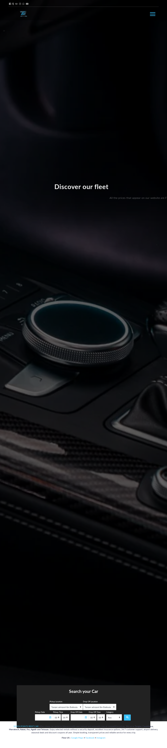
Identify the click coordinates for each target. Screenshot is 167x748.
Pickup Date (40, 712)
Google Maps (77, 738)
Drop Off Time (94, 712)
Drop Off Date (76, 712)
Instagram (100, 738)
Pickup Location (56, 702)
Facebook (89, 738)
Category (109, 712)
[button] (6, 360)
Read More (82, 207)
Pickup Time (58, 712)
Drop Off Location (90, 702)
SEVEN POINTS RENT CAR (26, 726)
